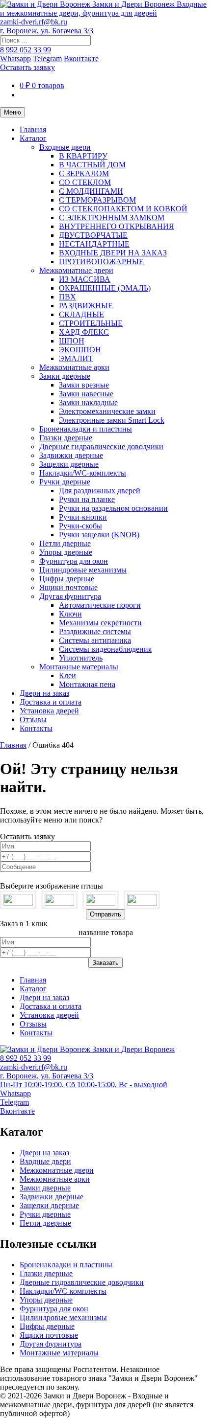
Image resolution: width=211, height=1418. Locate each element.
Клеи (67, 675)
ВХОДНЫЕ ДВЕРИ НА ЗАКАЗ (113, 253)
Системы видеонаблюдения (105, 649)
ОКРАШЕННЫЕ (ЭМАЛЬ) (105, 288)
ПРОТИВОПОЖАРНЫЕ (101, 261)
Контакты (36, 728)
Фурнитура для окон (73, 561)
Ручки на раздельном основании (113, 508)
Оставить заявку (27, 67)
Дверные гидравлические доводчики (101, 446)
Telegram (47, 58)
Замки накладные (88, 402)
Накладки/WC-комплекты (82, 473)
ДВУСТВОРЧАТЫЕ (93, 235)
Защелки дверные (69, 464)
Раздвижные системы (95, 631)
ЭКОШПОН (80, 349)
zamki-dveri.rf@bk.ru (33, 22)
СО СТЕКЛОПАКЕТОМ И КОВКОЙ (123, 209)
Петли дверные (65, 543)
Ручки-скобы (80, 526)
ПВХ (67, 297)
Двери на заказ (44, 693)
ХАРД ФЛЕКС (84, 332)
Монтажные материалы (78, 667)
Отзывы (33, 719)
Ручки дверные (64, 482)
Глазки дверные (65, 438)
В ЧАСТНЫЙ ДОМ (92, 164)
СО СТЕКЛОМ (85, 182)
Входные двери (65, 147)
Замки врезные (84, 385)
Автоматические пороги (100, 605)
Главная (33, 129)
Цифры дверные (66, 578)
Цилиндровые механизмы (83, 570)
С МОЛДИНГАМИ (91, 191)
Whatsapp (15, 58)
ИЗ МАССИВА (84, 279)
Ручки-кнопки (83, 517)
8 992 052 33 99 (25, 50)
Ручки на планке (87, 499)
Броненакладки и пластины (85, 429)
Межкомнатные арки (74, 367)
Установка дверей (49, 711)
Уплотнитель (81, 658)
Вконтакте (81, 58)
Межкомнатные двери (76, 270)
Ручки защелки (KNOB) (99, 534)
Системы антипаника (95, 640)
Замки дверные (64, 376)
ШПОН (71, 341)
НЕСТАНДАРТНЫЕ (94, 244)
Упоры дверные (65, 552)
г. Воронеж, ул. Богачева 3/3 (46, 30)
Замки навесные (86, 393)
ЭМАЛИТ (76, 358)
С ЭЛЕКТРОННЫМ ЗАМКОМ (111, 217)
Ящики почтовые (68, 587)
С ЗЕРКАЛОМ (84, 173)
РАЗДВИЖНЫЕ (86, 305)
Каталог (33, 138)
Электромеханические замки (107, 411)
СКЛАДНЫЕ (81, 314)
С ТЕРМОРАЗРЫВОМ (97, 200)
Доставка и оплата (50, 702)
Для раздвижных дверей (99, 490)
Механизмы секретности (100, 622)
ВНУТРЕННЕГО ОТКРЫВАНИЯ (116, 226)
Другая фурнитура (70, 596)
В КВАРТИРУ (83, 156)
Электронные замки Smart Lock (111, 420)
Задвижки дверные (71, 455)
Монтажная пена (87, 684)
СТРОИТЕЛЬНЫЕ (91, 323)
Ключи (70, 614)
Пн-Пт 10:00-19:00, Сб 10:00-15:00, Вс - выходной (83, 1084)
